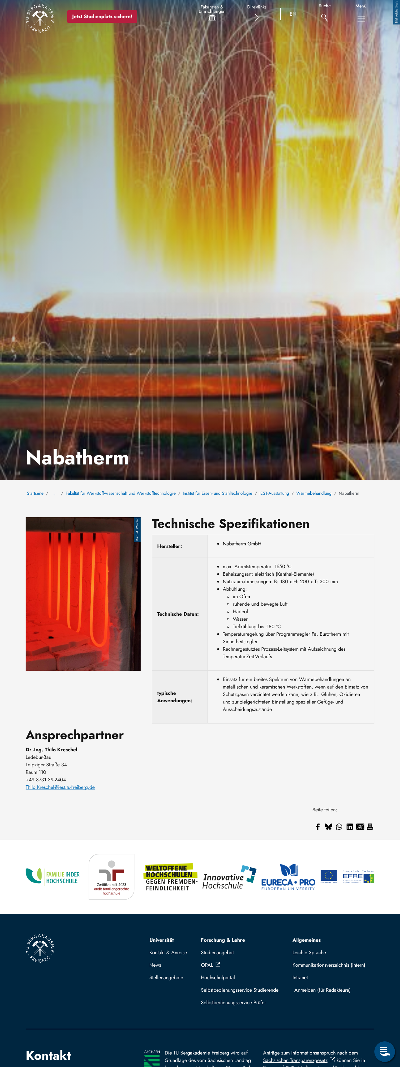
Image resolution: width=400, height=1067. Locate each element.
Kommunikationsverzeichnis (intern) (328, 965)
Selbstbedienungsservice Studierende (239, 990)
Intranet (300, 977)
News (155, 965)
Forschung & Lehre (223, 940)
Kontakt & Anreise (168, 952)
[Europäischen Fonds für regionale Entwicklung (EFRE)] (347, 877)
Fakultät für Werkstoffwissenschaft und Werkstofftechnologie (121, 493)
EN (293, 14)
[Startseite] (40, 18)
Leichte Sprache (309, 952)
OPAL (207, 965)
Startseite (35, 493)
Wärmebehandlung (314, 493)
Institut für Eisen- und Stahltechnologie (217, 493)
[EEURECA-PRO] (289, 877)
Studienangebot (217, 952)
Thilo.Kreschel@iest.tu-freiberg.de (60, 787)
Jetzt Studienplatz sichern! (102, 16)
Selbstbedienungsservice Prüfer (233, 1002)
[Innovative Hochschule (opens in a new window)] (229, 877)
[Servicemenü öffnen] (384, 1051)
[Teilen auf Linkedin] (350, 827)
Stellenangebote (166, 977)
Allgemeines (306, 940)
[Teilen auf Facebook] (318, 827)
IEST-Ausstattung (274, 493)
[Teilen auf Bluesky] (328, 827)
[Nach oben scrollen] (384, 1026)
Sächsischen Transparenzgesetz (295, 1060)
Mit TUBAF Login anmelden (332, 990)
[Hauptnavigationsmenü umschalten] (361, 19)
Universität (161, 940)
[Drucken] (370, 827)
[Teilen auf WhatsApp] (339, 827)
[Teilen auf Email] (360, 827)
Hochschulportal (218, 977)
